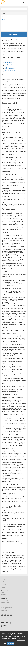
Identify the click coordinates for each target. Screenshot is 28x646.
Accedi (2, 592)
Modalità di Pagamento (6, 607)
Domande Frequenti (5, 602)
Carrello (6, 65)
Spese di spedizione (9, 72)
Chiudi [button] (4, 643)
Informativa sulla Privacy (7, 26)
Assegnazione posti (9, 64)
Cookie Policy (4, 584)
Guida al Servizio (4, 600)
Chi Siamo (4, 17)
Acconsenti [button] (11, 643)
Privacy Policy (4, 586)
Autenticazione (8, 61)
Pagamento (7, 67)
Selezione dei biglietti (9, 62)
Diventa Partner (4, 608)
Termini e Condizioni (6, 20)
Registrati (3, 594)
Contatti (4, 29)
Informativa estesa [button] (21, 640)
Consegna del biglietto (10, 70)
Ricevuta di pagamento (10, 68)
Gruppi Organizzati (5, 610)
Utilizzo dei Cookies (6, 23)
